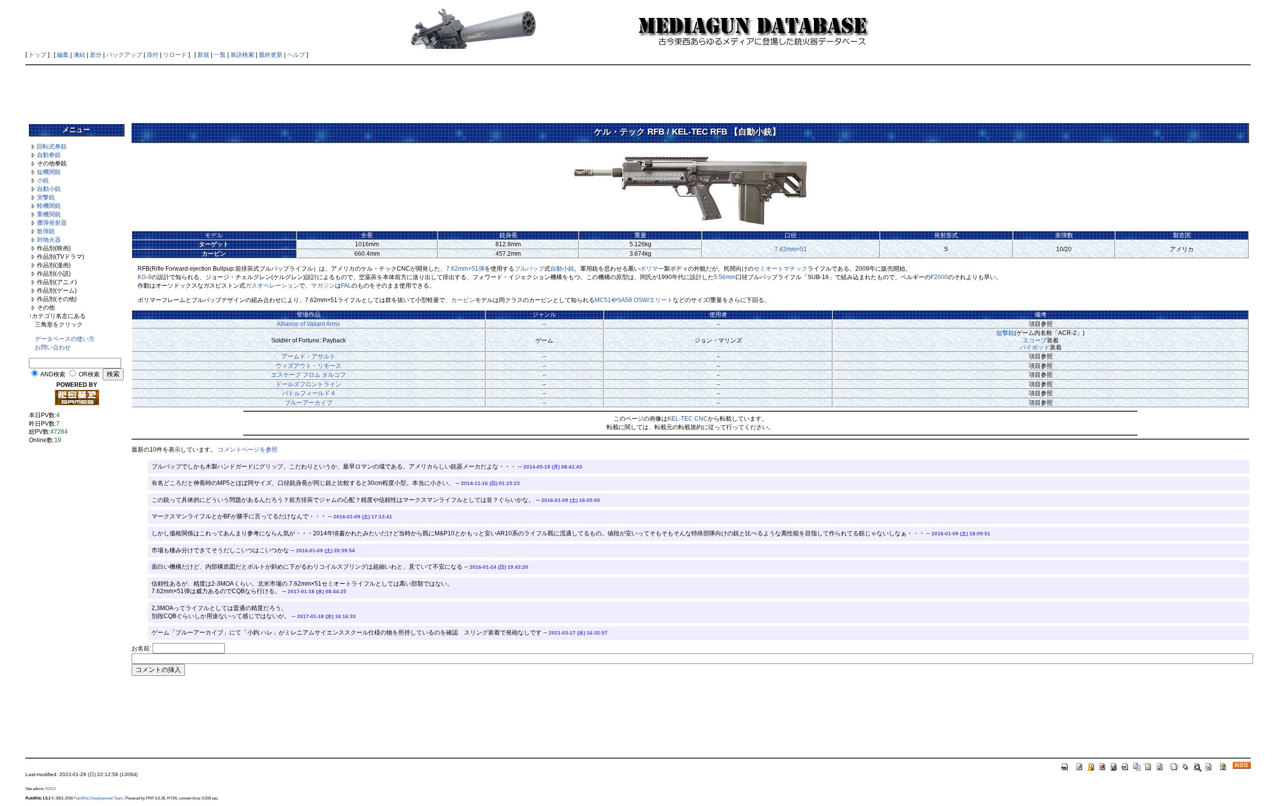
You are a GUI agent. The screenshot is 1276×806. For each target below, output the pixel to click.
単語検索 (242, 54)
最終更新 (271, 54)
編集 (63, 54)
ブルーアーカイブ (308, 402)
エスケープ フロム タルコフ (308, 374)
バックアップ (124, 54)
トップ (37, 54)
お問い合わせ (53, 347)
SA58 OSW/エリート (645, 300)
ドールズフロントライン (308, 384)
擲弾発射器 (52, 222)
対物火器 (49, 239)
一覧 (220, 54)
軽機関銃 (49, 205)
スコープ (1035, 340)
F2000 (939, 277)
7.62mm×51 (791, 249)
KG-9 (145, 277)
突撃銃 (46, 197)
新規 (203, 54)
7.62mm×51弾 (465, 268)
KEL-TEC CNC (687, 418)
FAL (346, 285)
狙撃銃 (1005, 332)
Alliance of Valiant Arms (308, 324)
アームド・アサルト (308, 356)
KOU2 (50, 788)
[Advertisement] (638, 90)
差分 (96, 54)
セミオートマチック (780, 268)
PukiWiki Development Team (98, 798)
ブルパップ (529, 268)
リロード (175, 54)
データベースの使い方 (65, 338)
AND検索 (52, 374)
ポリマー (652, 268)
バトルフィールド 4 (308, 393)
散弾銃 (46, 231)
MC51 (603, 300)
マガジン (323, 285)
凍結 (79, 54)
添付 (153, 54)
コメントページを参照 (248, 449)
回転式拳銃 (52, 146)
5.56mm (725, 277)
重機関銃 (49, 214)
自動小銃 (49, 188)
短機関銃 (49, 171)
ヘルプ (296, 54)
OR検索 (89, 374)
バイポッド (1035, 347)
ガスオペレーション (272, 285)
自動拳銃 (49, 155)
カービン (463, 300)
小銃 (43, 180)
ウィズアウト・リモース (308, 365)
